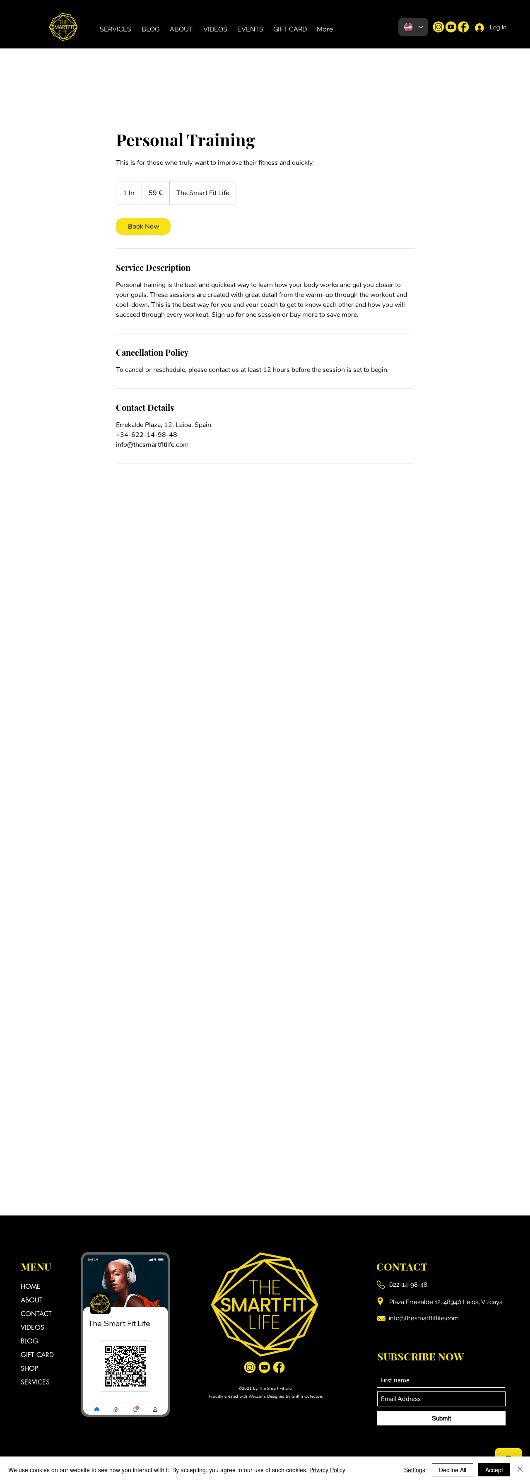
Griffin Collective (307, 1396)
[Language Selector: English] (413, 27)
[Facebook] (463, 27)
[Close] (520, 1469)
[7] (438, 27)
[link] (143, 226)
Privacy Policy (327, 1470)
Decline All (452, 1470)
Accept (494, 1470)
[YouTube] (451, 27)
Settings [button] (414, 1470)
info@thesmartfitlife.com (424, 1318)
